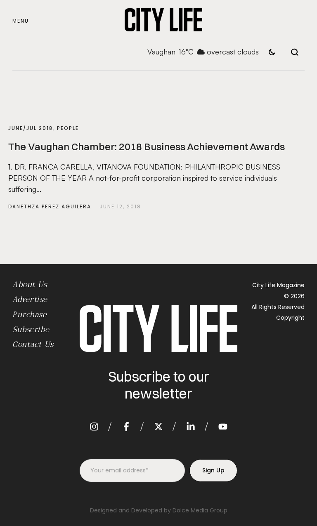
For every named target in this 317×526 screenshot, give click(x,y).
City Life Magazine (278, 285)
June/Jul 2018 (30, 128)
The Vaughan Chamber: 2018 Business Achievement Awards (146, 146)
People (68, 128)
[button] (20, 21)
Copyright (290, 318)
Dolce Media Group (200, 510)
